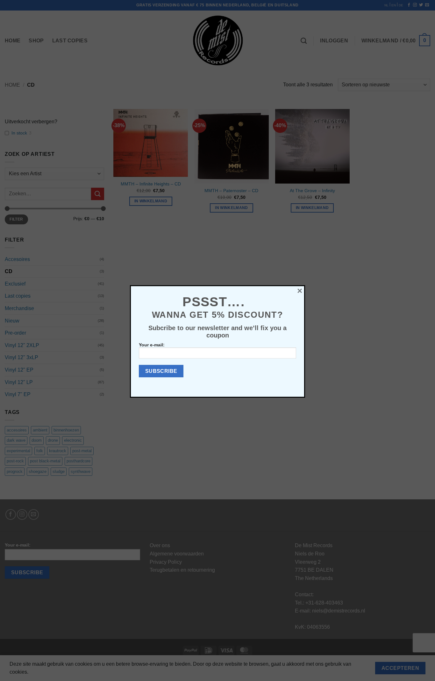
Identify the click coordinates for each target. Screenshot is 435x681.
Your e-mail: (152, 344)
